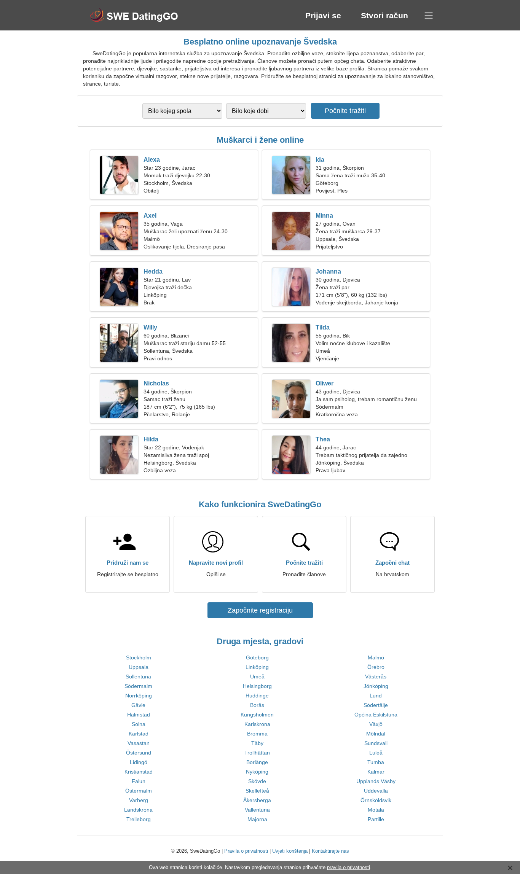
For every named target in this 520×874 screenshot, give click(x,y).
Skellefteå (257, 791)
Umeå (257, 676)
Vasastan (139, 743)
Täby (257, 743)
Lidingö (138, 762)
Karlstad (138, 734)
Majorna (257, 819)
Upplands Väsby (376, 781)
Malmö (376, 657)
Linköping (257, 667)
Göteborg (257, 657)
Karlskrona (257, 724)
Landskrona (138, 810)
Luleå (376, 753)
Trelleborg (138, 819)
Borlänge (257, 762)
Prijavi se (323, 15)
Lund (376, 696)
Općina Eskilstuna (375, 715)
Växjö (376, 724)
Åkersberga (257, 800)
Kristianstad (138, 772)
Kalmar (375, 772)
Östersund (138, 753)
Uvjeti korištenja (290, 851)
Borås (257, 705)
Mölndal (375, 734)
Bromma (257, 734)
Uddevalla (376, 791)
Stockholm (138, 657)
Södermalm (138, 686)
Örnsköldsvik (375, 800)
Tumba (375, 762)
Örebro (375, 667)
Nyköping (257, 772)
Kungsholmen (257, 715)
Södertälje (376, 705)
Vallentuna (257, 810)
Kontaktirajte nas (330, 851)
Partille (376, 819)
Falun (138, 781)
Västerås (375, 676)
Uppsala (138, 667)
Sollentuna (138, 676)
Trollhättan (257, 753)
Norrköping (138, 696)
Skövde (257, 781)
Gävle (138, 705)
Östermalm (138, 791)
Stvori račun (384, 15)
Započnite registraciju (260, 610)
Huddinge (257, 696)
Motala (376, 810)
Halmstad (138, 715)
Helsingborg (257, 686)
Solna (138, 724)
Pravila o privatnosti (246, 851)
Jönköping (376, 686)
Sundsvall (376, 743)
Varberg (138, 800)
